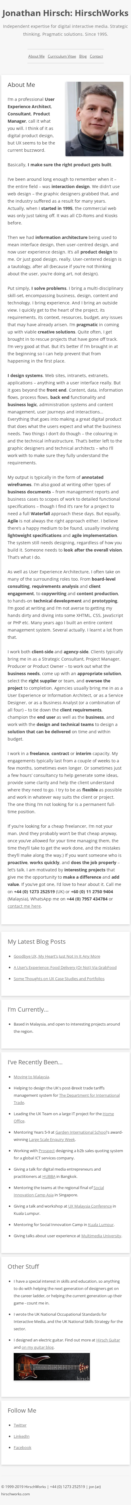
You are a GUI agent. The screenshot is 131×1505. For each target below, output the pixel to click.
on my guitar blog (38, 1347)
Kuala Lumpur (101, 1224)
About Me (36, 56)
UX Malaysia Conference (90, 1206)
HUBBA (48, 1176)
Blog (83, 56)
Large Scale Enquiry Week (52, 1139)
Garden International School (81, 1132)
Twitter (20, 1425)
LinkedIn (22, 1436)
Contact (96, 56)
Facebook (22, 1447)
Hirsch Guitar (108, 1340)
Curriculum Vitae (62, 56)
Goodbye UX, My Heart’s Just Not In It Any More (57, 956)
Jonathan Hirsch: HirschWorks (65, 12)
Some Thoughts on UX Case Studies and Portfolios (59, 978)
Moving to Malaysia (31, 1076)
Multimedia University (101, 1235)
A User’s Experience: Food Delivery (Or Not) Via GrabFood (65, 967)
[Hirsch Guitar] (52, 1379)
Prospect (47, 1150)
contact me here (24, 906)
